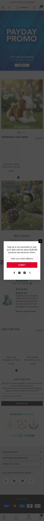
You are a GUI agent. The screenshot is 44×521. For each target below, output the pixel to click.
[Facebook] (14, 272)
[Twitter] (29, 272)
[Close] (40, 241)
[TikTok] (24, 272)
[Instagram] (19, 272)
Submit (22, 265)
